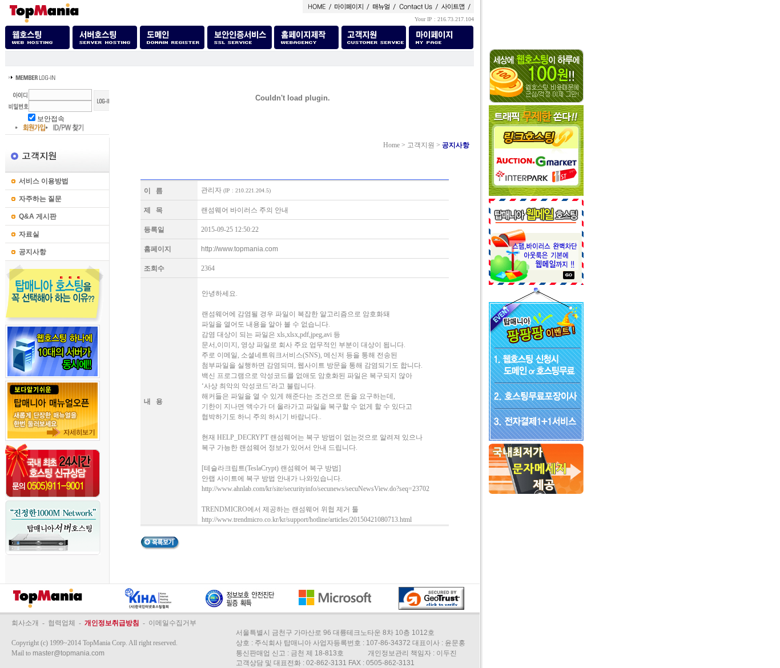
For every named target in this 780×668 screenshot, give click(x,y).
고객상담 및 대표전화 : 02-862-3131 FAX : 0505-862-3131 (325, 663)
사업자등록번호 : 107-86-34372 (362, 643)
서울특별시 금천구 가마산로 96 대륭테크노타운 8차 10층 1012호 (335, 633)
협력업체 (61, 623)
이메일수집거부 (172, 623)
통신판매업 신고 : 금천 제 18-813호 (290, 653)
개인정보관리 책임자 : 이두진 (412, 653)
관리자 (211, 190)
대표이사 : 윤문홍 (438, 643)
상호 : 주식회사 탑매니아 (273, 643)
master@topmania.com (68, 653)
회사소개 (25, 623)
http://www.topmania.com (239, 249)
